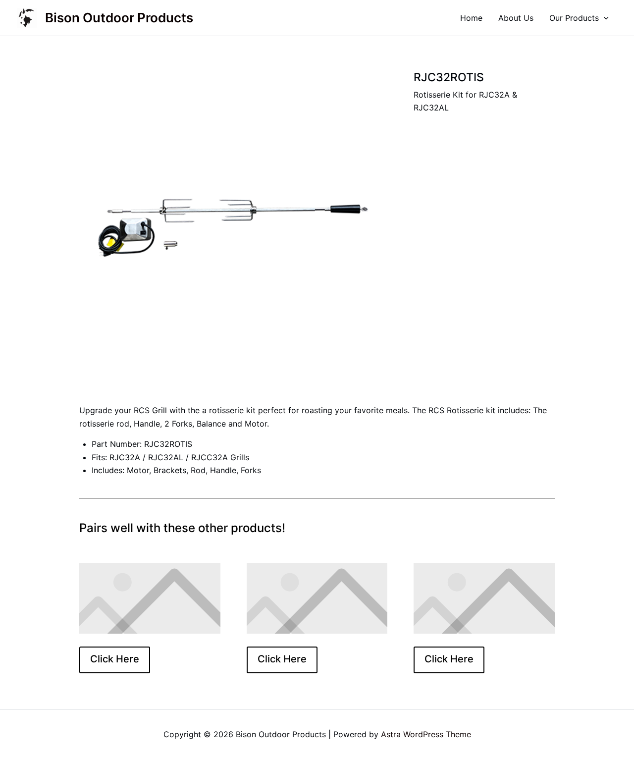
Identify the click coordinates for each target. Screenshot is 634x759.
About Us (515, 18)
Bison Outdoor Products (119, 17)
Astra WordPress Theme (426, 734)
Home (471, 18)
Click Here (114, 659)
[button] (604, 17)
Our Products (574, 18)
